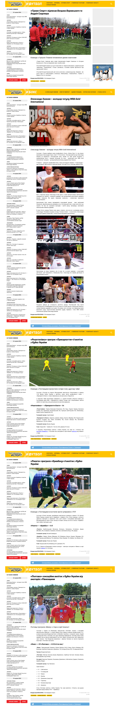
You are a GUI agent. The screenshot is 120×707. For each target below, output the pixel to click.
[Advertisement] (103, 17)
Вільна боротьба (11, 302)
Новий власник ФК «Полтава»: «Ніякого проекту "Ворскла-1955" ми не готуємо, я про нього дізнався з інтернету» (16, 213)
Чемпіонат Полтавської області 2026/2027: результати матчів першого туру (17, 250)
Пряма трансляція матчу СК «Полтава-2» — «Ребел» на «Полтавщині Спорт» (17, 273)
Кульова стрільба (11, 203)
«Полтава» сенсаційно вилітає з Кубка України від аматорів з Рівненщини (16, 33)
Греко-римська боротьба (13, 407)
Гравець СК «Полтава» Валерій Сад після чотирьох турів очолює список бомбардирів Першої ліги (16, 197)
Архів (24, 80)
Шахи (9, 216)
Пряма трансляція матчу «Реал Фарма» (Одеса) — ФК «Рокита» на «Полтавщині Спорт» (16, 279)
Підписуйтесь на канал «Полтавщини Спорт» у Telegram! (61, 326)
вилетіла (74, 431)
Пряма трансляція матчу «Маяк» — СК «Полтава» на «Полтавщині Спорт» (16, 53)
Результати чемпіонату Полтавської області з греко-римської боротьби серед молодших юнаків (17, 170)
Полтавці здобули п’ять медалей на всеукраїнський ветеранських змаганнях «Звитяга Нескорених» (17, 191)
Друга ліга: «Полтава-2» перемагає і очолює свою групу (15, 245)
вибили (43, 548)
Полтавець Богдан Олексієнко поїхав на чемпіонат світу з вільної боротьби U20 (17, 305)
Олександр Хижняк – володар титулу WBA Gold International (17, 17)
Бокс (9, 15)
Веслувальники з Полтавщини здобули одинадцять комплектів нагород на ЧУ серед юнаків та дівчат (16, 226)
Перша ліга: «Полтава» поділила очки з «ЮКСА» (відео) (15, 300)
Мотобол (9, 67)
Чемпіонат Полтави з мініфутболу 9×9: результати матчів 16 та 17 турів (16, 231)
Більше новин (13, 80)
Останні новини (12, 9)
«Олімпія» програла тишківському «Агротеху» (15, 291)
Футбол (35, 4)
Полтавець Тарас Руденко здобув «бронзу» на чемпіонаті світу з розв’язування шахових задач (15, 219)
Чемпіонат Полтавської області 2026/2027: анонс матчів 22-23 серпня (17, 38)
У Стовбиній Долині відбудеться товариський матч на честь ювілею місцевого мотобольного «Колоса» (15, 70)
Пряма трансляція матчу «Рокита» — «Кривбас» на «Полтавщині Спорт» (15, 43)
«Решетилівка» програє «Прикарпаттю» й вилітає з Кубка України (16, 22)
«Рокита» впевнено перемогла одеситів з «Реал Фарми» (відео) (16, 268)
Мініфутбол (10, 229)
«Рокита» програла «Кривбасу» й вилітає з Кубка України (16, 27)
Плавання (10, 59)
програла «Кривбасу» (42, 431)
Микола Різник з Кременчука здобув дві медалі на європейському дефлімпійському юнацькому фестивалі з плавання (16, 62)
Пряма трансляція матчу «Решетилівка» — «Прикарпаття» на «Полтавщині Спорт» (17, 48)
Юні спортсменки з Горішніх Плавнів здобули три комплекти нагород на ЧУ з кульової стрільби (15, 206)
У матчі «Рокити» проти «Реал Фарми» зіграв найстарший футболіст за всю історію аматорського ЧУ (16, 184)
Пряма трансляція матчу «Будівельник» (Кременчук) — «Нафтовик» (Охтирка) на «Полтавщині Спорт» (16, 316)
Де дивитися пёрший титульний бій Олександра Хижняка (15, 76)
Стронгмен (10, 187)
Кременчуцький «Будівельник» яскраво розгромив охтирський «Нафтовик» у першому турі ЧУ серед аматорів (16, 286)
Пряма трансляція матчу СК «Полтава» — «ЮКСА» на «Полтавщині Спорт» (16, 310)
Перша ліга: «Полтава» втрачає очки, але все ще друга (16, 255)
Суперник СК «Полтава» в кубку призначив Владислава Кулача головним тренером (17, 178)
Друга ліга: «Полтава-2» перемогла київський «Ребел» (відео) (15, 260)
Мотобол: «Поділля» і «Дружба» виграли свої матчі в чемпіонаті (16, 239)
